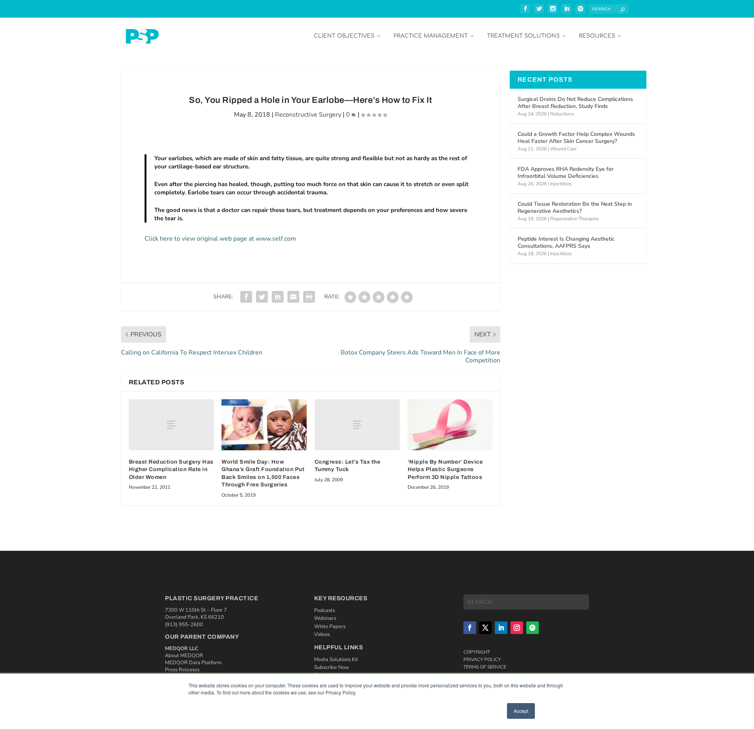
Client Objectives (344, 36)
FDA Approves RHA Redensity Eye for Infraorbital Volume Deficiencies (565, 172)
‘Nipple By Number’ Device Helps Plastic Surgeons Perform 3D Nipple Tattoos (445, 469)
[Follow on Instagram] (517, 627)
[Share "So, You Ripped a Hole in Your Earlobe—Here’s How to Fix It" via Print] (309, 297)
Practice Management (430, 36)
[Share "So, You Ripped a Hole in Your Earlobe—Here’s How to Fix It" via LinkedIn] (277, 297)
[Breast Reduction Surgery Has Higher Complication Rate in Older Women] (171, 424)
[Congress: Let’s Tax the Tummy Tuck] (357, 424)
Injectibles (561, 184)
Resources (597, 36)
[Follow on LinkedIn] (501, 627)
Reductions (562, 114)
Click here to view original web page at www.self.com (220, 238)
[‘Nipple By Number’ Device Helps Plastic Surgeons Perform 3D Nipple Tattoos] (450, 424)
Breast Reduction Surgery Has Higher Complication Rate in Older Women (171, 469)
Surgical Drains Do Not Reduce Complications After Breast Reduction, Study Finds (575, 102)
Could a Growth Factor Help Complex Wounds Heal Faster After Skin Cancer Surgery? (576, 137)
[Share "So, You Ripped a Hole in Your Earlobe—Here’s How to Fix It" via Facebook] (246, 297)
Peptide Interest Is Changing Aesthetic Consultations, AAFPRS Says (566, 242)
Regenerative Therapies (574, 219)
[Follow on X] (485, 627)
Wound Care (563, 149)
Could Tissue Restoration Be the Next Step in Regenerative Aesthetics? (575, 207)
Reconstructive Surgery (308, 114)
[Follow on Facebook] (469, 627)
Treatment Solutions (523, 36)
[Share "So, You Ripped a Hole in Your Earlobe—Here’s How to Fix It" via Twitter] (262, 297)
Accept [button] (521, 710)
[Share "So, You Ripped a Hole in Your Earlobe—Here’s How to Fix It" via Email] (293, 297)
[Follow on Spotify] (532, 627)
